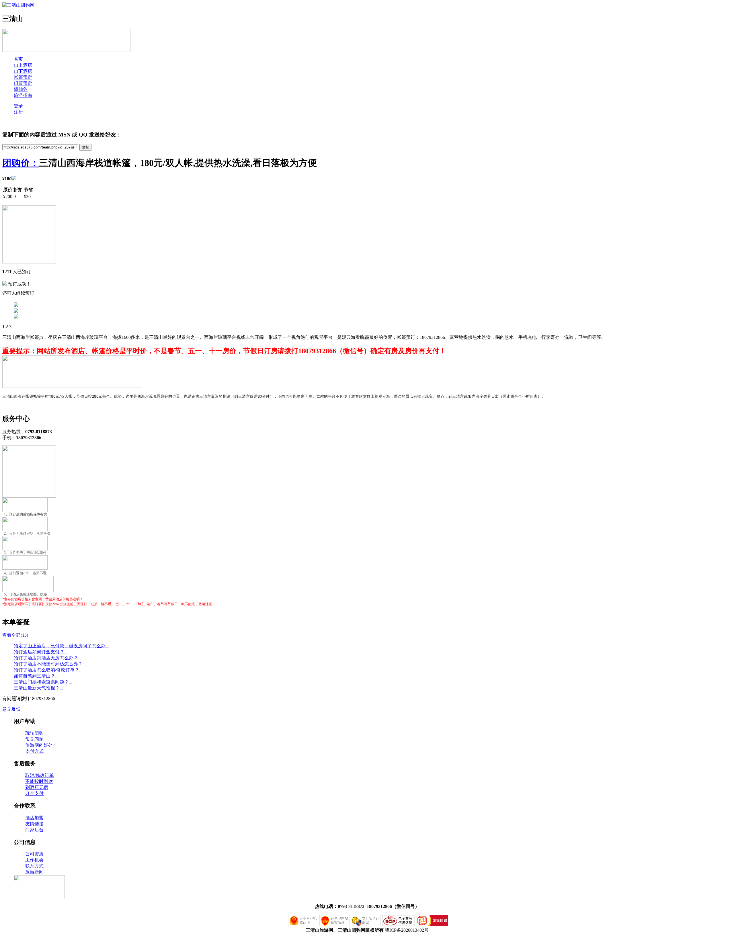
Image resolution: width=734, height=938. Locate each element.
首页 (18, 59)
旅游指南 (23, 95)
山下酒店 (23, 71)
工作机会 (34, 859)
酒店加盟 (34, 817)
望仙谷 (21, 89)
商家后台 (34, 829)
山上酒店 (23, 65)
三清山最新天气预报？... (38, 687)
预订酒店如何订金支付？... (41, 651)
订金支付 (34, 793)
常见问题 (34, 739)
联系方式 (34, 865)
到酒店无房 (36, 787)
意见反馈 (11, 709)
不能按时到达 (39, 781)
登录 (18, 105)
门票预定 (23, 83)
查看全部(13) (15, 635)
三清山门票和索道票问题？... (43, 681)
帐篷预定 (23, 77)
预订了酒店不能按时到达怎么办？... (50, 663)
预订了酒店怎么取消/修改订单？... (48, 669)
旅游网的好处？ (41, 745)
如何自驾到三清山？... (36, 675)
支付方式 (34, 751)
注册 (18, 112)
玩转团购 (34, 733)
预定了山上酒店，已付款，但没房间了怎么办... (61, 645)
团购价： (20, 163)
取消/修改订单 (39, 775)
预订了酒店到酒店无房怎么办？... (47, 657)
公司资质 (34, 853)
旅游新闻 (34, 871)
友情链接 (34, 823)
